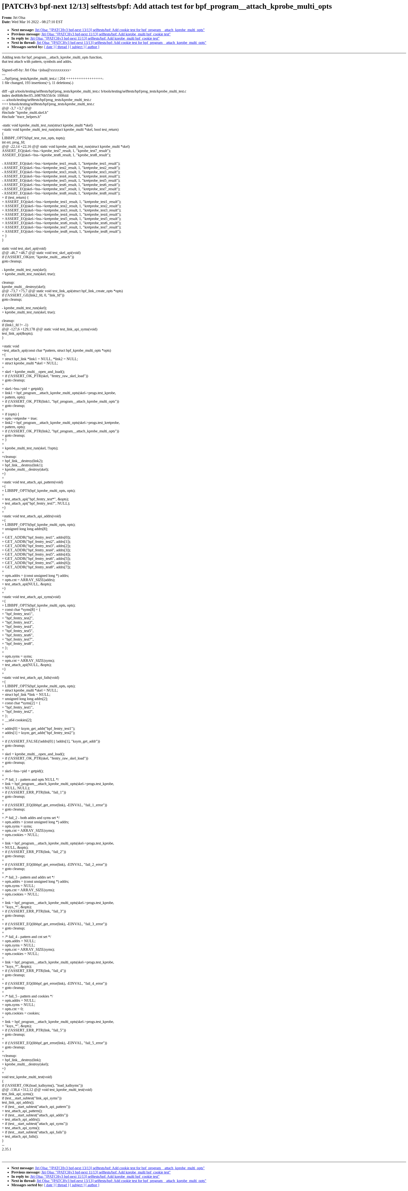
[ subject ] (77, 47)
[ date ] (49, 47)
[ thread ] (62, 47)
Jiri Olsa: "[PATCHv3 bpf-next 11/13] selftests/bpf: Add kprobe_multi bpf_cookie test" (106, 34)
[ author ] (92, 47)
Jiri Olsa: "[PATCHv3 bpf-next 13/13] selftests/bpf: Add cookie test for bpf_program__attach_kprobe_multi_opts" (120, 30)
